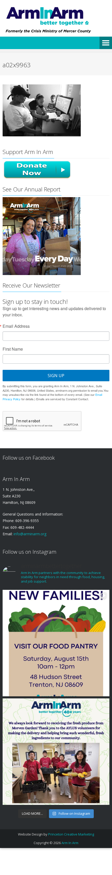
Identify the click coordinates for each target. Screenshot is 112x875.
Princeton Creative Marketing (71, 834)
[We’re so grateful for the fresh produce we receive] (56, 751)
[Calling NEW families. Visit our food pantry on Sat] (56, 643)
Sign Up (56, 375)
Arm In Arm (69, 842)
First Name (13, 349)
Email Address (16, 326)
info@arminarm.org (29, 533)
